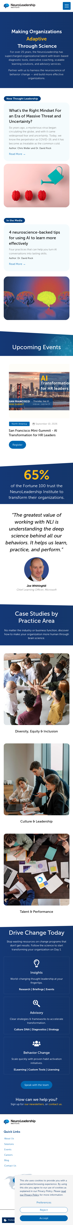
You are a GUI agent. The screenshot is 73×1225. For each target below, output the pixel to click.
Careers (8, 1154)
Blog (6, 1160)
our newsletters (34, 1104)
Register (12, 444)
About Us (9, 1138)
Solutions (9, 1144)
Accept (44, 1218)
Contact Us (10, 1165)
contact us (55, 1104)
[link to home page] (19, 1122)
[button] (66, 6)
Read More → (17, 154)
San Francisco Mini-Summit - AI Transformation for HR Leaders (28, 433)
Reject (44, 1210)
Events (7, 1149)
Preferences (43, 1202)
